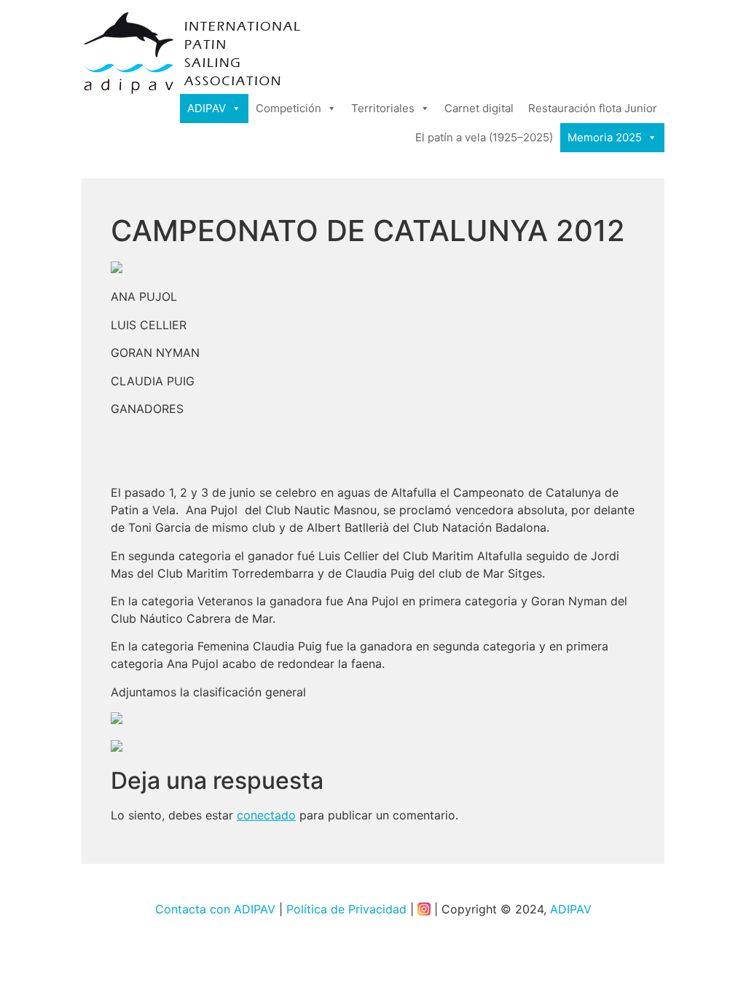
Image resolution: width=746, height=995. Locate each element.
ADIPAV (206, 108)
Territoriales (383, 108)
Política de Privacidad (346, 909)
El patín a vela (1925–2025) (484, 137)
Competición (288, 108)
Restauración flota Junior (592, 108)
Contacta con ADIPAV (215, 909)
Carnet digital (479, 108)
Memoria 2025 (605, 137)
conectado (266, 815)
